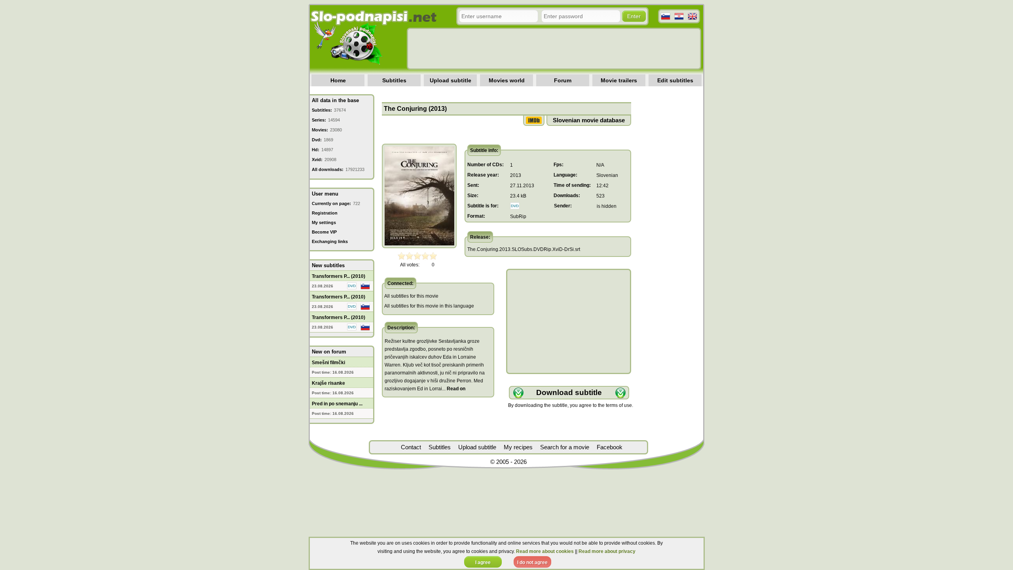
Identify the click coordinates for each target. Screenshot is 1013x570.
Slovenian (607, 175)
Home (338, 80)
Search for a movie (564, 447)
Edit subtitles (675, 80)
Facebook (609, 447)
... (453, 388)
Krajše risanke (328, 383)
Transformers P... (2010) (338, 276)
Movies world (507, 80)
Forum (562, 80)
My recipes (518, 447)
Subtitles (394, 80)
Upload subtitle (450, 80)
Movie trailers (619, 80)
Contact (411, 447)
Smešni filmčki (328, 362)
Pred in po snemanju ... (337, 404)
